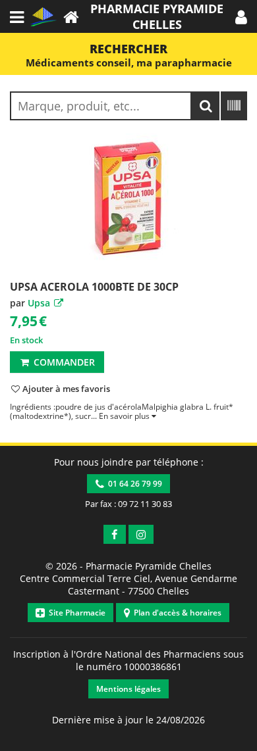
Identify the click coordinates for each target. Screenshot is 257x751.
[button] (241, 16)
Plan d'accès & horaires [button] (175, 612)
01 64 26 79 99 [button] (133, 483)
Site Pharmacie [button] (75, 612)
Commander (63, 362)
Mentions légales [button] (128, 688)
